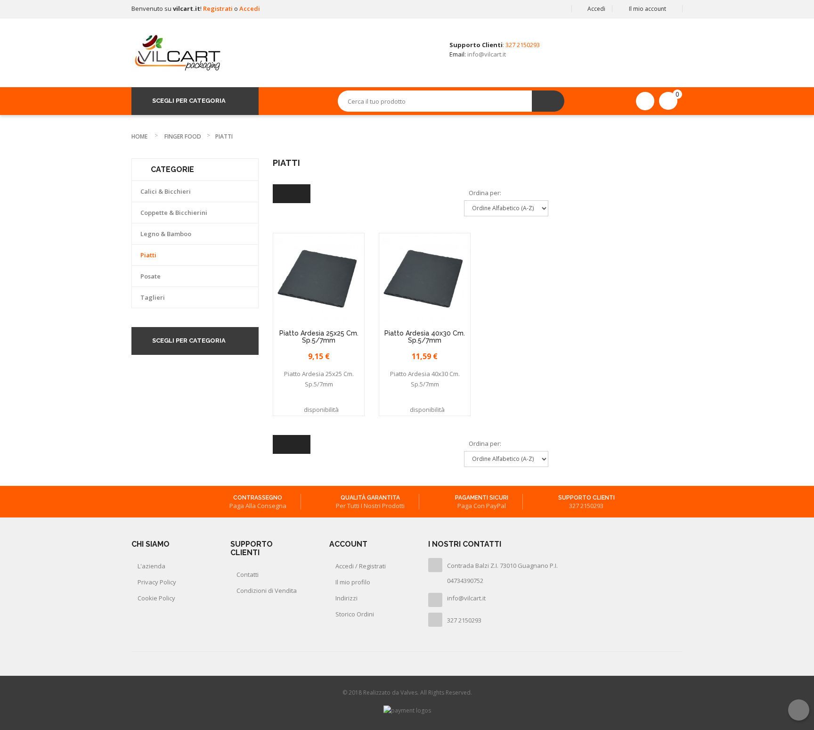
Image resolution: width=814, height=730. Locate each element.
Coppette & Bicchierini (173, 212)
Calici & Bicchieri (165, 191)
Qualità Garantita (370, 497)
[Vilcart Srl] (177, 52)
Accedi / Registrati (360, 566)
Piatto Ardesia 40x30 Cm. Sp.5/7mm (424, 337)
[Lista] (301, 193)
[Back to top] (798, 710)
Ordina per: (485, 193)
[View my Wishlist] (645, 101)
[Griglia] (282, 193)
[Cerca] (548, 101)
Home (139, 136)
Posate (150, 276)
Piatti (148, 255)
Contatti (247, 574)
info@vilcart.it (486, 54)
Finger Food (182, 136)
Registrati (218, 8)
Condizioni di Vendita (266, 590)
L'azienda (151, 566)
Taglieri (152, 297)
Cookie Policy (156, 598)
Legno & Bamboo (165, 234)
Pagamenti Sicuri (481, 497)
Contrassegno (257, 497)
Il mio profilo (352, 582)
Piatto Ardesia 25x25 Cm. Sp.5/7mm (318, 337)
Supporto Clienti (586, 497)
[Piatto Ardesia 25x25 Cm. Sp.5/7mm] (318, 278)
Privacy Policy (157, 582)
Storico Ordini (354, 614)
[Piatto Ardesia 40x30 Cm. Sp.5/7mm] (424, 278)
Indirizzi (346, 598)
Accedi (249, 8)
